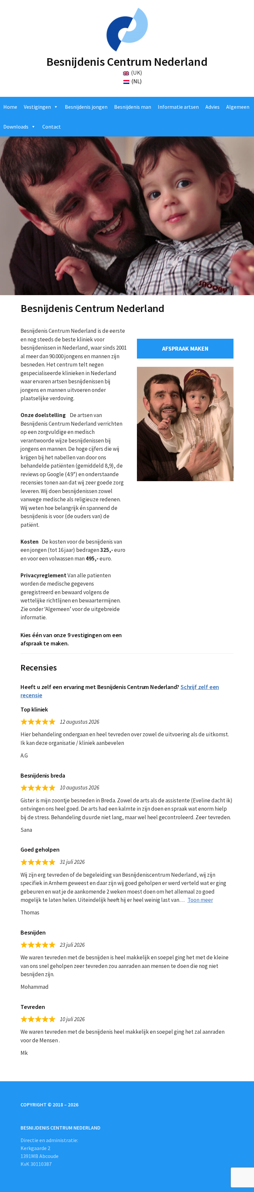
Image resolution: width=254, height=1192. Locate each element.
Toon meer (200, 900)
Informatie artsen (178, 106)
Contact (51, 126)
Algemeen (237, 106)
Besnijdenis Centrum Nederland (127, 61)
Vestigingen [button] (37, 106)
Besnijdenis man (132, 106)
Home (10, 106)
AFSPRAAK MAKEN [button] (185, 348)
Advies (212, 106)
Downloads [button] (15, 126)
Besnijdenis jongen (86, 106)
